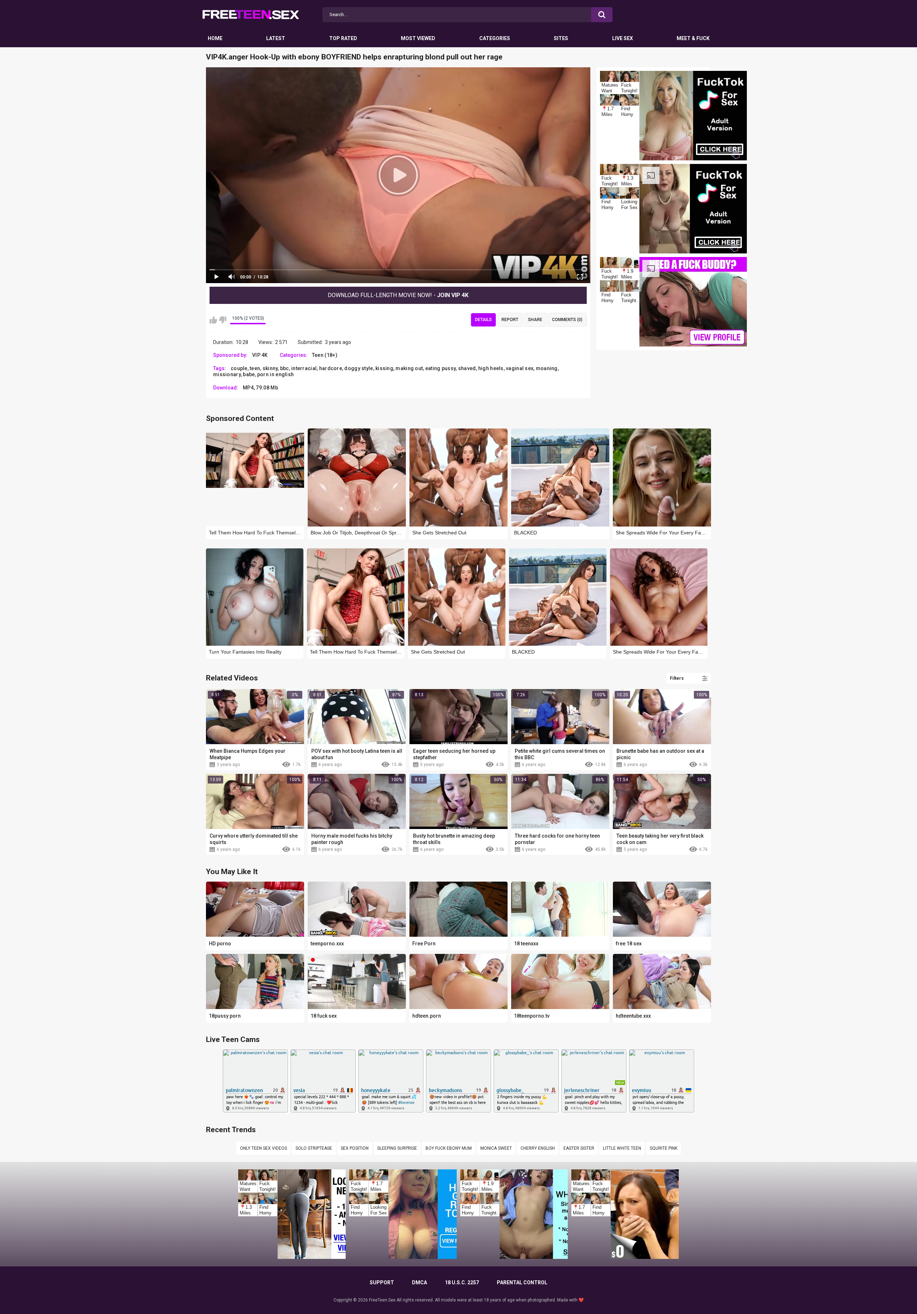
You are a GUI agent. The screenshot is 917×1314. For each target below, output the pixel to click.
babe (249, 374)
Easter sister (578, 1148)
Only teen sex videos (263, 1148)
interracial (304, 368)
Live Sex (622, 38)
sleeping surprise (397, 1148)
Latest (275, 38)
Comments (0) (567, 319)
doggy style (358, 368)
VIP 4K (260, 355)
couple (239, 368)
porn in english (275, 374)
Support (382, 1282)
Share (535, 319)
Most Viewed (418, 38)
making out (409, 368)
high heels (491, 368)
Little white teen (622, 1148)
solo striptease (314, 1148)
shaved (467, 368)
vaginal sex (519, 368)
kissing (384, 368)
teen (255, 368)
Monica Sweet (496, 1148)
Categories (494, 38)
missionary (227, 374)
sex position (355, 1148)
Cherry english (537, 1148)
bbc (284, 368)
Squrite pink (663, 1148)
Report (509, 319)
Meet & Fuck (693, 38)
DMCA (419, 1282)
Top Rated (343, 38)
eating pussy (440, 368)
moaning (547, 368)
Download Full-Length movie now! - (398, 295)
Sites (561, 38)
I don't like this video (222, 320)
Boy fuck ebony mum (449, 1148)
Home (215, 38)
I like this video (213, 320)
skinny (270, 368)
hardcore (330, 368)
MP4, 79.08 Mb (260, 388)
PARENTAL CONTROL (522, 1282)
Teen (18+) (324, 355)
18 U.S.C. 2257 (462, 1282)
